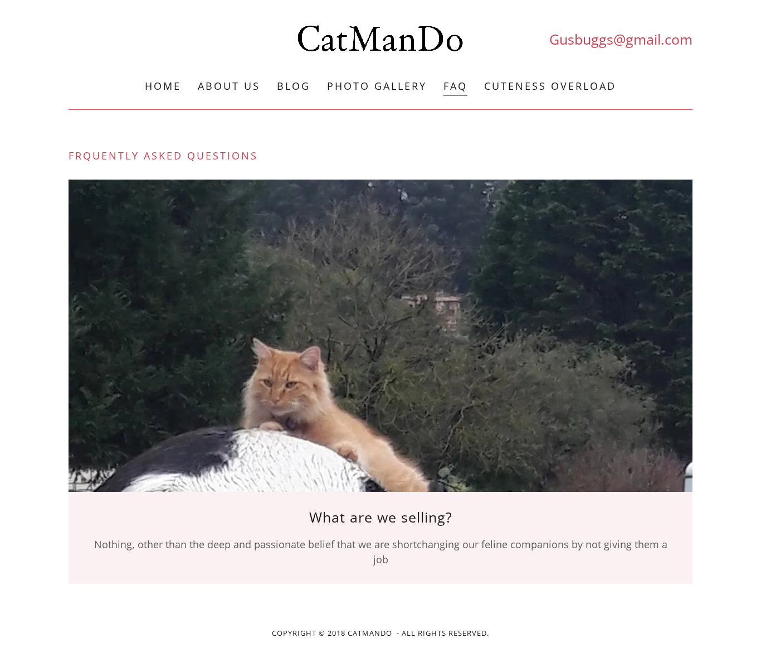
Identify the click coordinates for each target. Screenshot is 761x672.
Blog (293, 86)
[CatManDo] (380, 39)
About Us (229, 86)
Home (163, 86)
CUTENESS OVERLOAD (550, 86)
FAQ (455, 86)
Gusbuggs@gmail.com (620, 39)
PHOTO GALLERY (377, 86)
